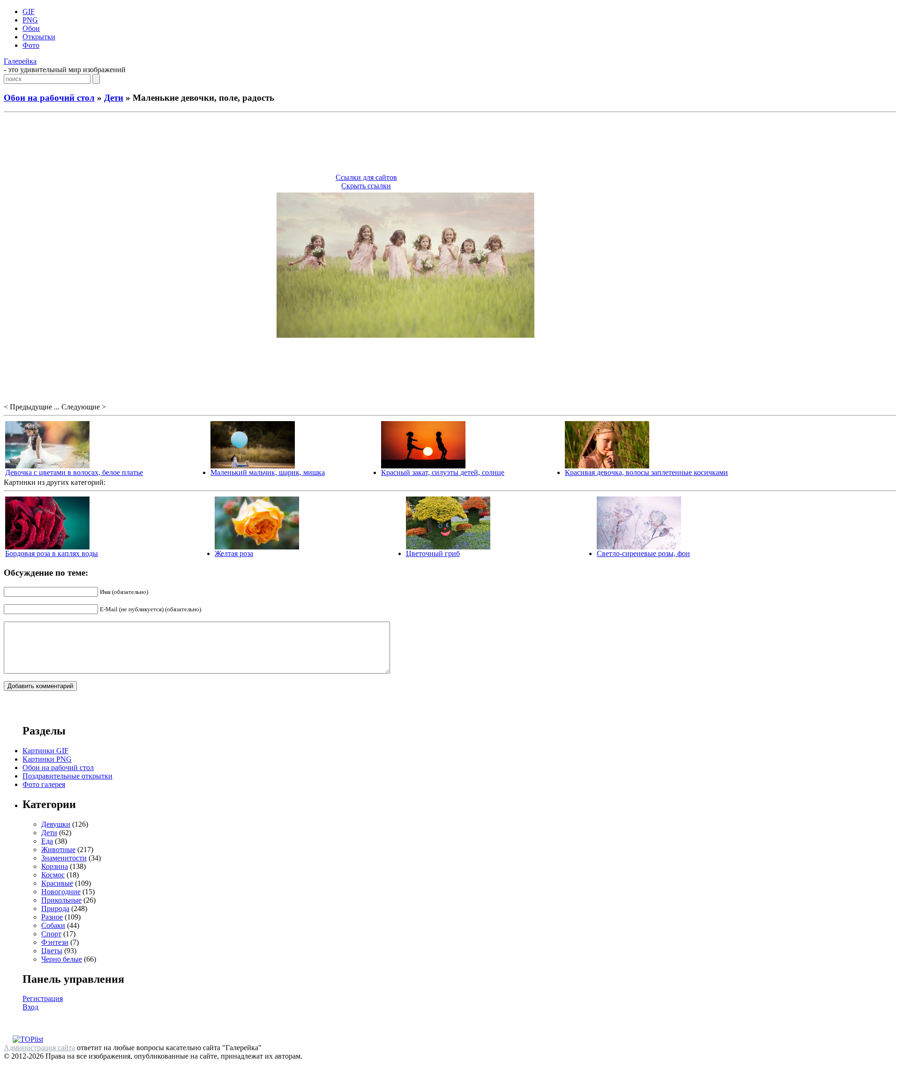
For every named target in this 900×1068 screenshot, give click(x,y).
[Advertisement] (450, 144)
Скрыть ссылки (366, 186)
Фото (30, 45)
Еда (47, 841)
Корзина (54, 866)
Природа (55, 908)
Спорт (51, 934)
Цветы (51, 951)
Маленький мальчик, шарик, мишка (267, 472)
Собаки (53, 925)
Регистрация (42, 998)
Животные (58, 849)
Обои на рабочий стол (49, 98)
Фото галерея (43, 784)
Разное (52, 917)
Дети (113, 98)
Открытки (38, 37)
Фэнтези (54, 942)
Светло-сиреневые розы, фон (643, 553)
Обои (31, 28)
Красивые (57, 883)
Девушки (55, 824)
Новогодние (61, 892)
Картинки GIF (45, 751)
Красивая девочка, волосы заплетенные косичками (646, 472)
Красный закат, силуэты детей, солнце (442, 472)
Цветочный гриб (433, 553)
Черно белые (61, 959)
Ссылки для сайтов (366, 177)
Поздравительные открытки (67, 776)
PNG (30, 20)
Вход (30, 1007)
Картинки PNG (47, 759)
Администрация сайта (39, 1048)
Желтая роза (234, 553)
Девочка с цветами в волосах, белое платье (74, 472)
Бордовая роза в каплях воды (51, 553)
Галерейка (20, 61)
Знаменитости (64, 858)
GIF (28, 11)
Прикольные (61, 900)
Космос (53, 875)
